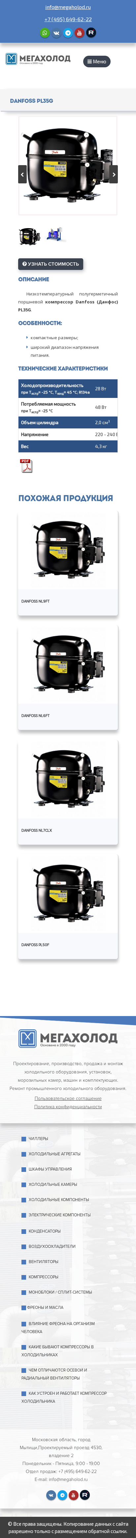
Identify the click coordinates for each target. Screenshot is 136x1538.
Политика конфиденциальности (68, 1107)
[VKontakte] (56, 33)
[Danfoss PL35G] (67, 165)
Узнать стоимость (53, 264)
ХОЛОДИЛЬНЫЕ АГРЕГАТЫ (55, 1154)
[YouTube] (80, 33)
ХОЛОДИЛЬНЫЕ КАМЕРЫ (53, 1184)
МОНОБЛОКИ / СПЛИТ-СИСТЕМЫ (60, 1292)
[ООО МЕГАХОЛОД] (38, 58)
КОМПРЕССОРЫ (43, 1277)
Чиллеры (38, 1138)
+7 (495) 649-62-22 (68, 19)
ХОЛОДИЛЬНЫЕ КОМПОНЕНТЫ (59, 1199)
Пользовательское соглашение (68, 1098)
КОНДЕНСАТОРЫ (45, 1231)
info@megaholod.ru (68, 7)
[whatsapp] (45, 33)
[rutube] (91, 32)
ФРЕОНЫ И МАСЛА (45, 1307)
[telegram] (68, 33)
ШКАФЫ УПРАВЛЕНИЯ (50, 1169)
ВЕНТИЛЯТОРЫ (43, 1261)
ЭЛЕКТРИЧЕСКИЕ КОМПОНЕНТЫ (60, 1215)
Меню (99, 61)
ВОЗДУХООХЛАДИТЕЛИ (52, 1246)
